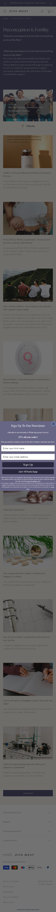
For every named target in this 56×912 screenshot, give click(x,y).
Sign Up (28, 464)
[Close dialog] (53, 424)
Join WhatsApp (28, 472)
